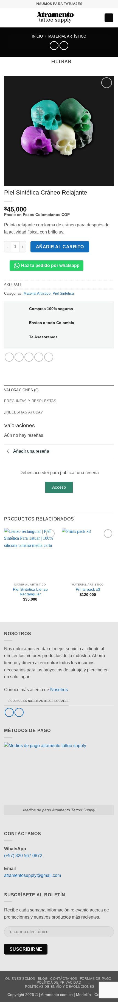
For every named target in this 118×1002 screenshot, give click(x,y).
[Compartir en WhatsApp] (9, 357)
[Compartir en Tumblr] (48, 357)
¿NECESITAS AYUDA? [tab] (23, 412)
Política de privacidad (59, 982)
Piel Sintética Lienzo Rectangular (30, 591)
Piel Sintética (63, 293)
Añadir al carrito (60, 246)
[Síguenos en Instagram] (19, 712)
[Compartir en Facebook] (19, 357)
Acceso (59, 487)
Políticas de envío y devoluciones (59, 987)
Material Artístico (67, 36)
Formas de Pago (96, 979)
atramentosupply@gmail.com (32, 875)
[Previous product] (64, 45)
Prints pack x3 (88, 589)
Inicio (37, 36)
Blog (42, 979)
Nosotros (59, 689)
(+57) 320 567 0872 (23, 855)
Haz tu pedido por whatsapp (50, 265)
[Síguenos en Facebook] (9, 712)
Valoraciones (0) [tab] (21, 390)
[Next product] (54, 45)
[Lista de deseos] (88, 18)
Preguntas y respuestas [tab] (30, 401)
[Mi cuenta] (97, 18)
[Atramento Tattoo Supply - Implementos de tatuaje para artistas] (55, 17)
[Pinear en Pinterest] (38, 357)
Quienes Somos (20, 979)
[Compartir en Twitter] (28, 357)
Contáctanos (63, 979)
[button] (7, 17)
